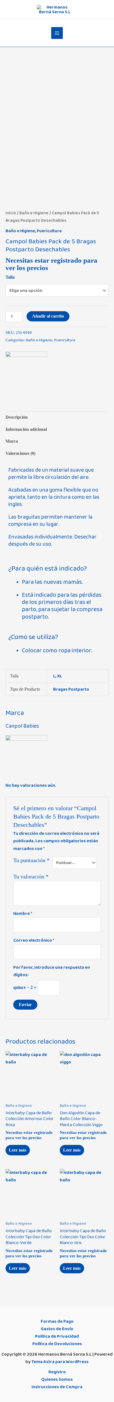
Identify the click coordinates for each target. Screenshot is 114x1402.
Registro (57, 1371)
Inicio (11, 213)
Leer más (17, 1150)
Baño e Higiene (33, 213)
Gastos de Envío (57, 1328)
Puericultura (49, 230)
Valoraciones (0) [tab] (20, 453)
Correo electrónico (33, 940)
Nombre (22, 913)
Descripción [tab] (17, 417)
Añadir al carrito (48, 316)
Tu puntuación (31, 860)
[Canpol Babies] (26, 372)
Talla (10, 277)
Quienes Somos (57, 1379)
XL (59, 676)
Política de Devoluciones (57, 1343)
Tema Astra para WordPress (60, 1361)
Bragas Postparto (71, 689)
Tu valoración (30, 876)
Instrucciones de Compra (57, 1386)
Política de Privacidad (57, 1336)
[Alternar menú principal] (57, 33)
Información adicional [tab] (26, 429)
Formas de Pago (57, 1321)
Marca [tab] (12, 441)
